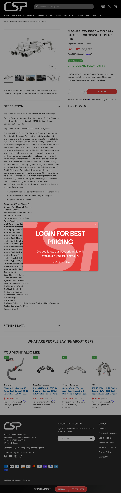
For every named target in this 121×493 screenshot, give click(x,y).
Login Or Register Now (60, 262)
